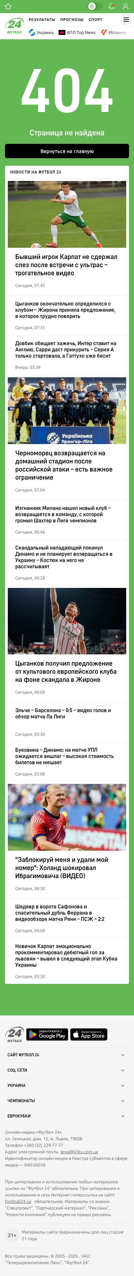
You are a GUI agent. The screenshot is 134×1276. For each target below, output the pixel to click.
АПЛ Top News (81, 32)
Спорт (96, 19)
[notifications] (111, 6)
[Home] (14, 32)
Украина (45, 32)
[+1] (8, 6)
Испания (117, 32)
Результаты (42, 19)
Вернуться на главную (67, 151)
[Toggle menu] (126, 19)
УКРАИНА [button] (16, 1085)
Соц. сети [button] (17, 1070)
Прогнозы (72, 19)
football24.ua (18, 1201)
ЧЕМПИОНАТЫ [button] (21, 1100)
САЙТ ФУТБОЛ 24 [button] (23, 1055)
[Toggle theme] (95, 6)
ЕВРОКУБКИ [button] (19, 1116)
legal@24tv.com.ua (79, 1151)
